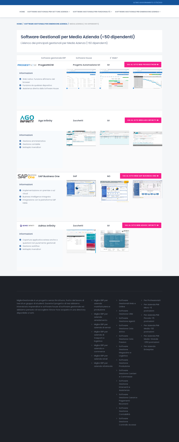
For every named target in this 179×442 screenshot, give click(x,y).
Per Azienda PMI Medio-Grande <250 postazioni (151, 338)
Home (22, 11)
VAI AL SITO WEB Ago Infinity (142, 120)
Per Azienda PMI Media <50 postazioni (151, 328)
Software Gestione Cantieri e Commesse (127, 373)
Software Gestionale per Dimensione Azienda (45, 24)
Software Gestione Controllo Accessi (127, 421)
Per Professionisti (152, 300)
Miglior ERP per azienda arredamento (101, 317)
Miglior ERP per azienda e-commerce (101, 348)
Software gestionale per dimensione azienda (137, 11)
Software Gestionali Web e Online (127, 303)
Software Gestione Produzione (124, 363)
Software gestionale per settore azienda (47, 11)
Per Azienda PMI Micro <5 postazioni (151, 307)
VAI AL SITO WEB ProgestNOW (142, 64)
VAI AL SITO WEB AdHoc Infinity (141, 225)
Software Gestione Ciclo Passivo (126, 338)
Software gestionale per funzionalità (91, 11)
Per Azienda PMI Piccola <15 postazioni (151, 318)
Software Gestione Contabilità (124, 411)
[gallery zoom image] (81, 79)
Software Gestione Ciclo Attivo (126, 328)
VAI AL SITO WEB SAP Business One (140, 176)
